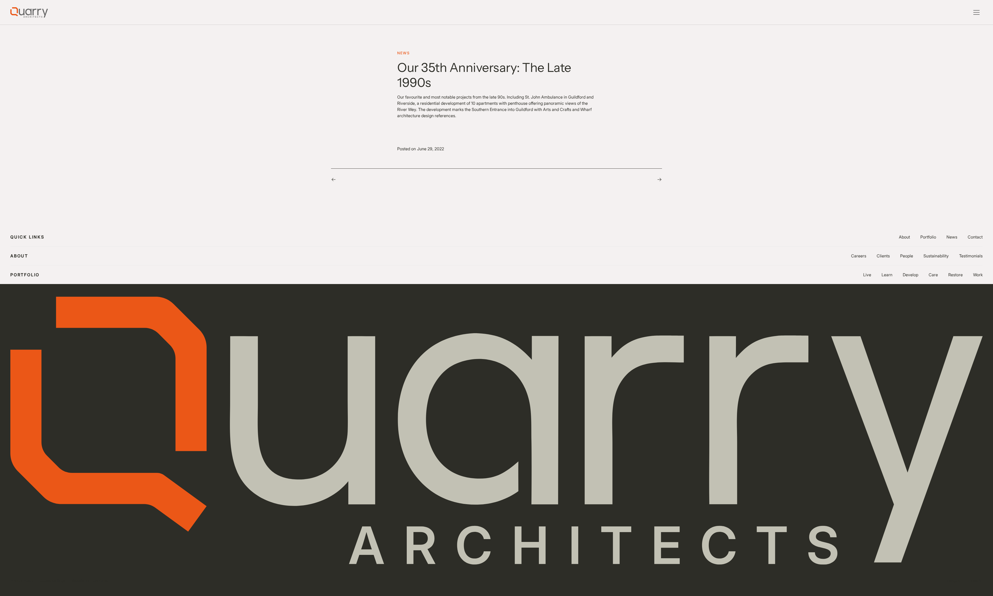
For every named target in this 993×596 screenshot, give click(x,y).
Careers (858, 255)
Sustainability (936, 255)
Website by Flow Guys (89, 580)
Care (933, 274)
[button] (976, 12)
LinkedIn (976, 580)
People (906, 255)
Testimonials (971, 255)
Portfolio (928, 237)
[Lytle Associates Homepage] (29, 12)
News (951, 237)
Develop (910, 274)
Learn (887, 274)
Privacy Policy (21, 580)
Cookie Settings (52, 580)
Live (867, 274)
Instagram (954, 580)
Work (978, 274)
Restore (955, 274)
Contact (975, 237)
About (904, 237)
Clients (883, 255)
